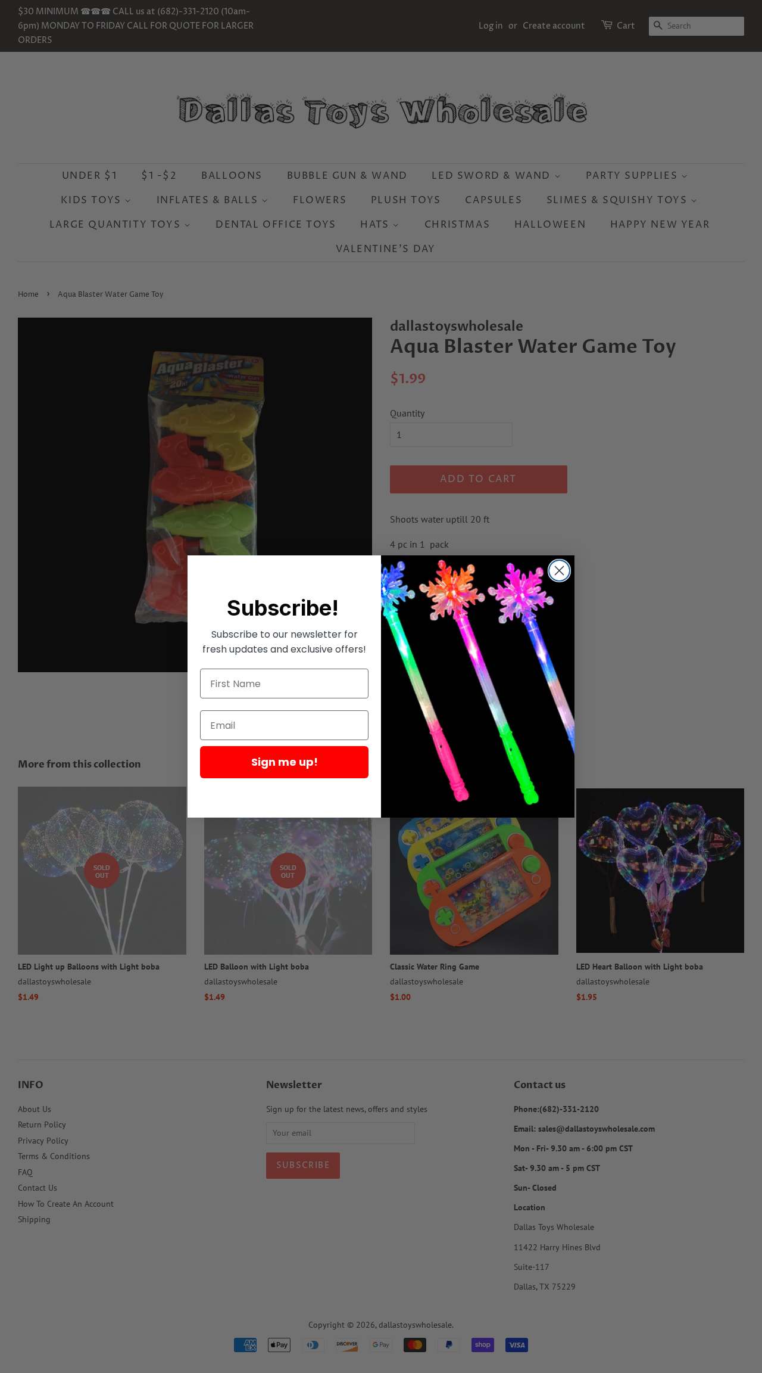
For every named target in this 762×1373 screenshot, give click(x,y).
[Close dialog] (559, 570)
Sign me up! (284, 761)
